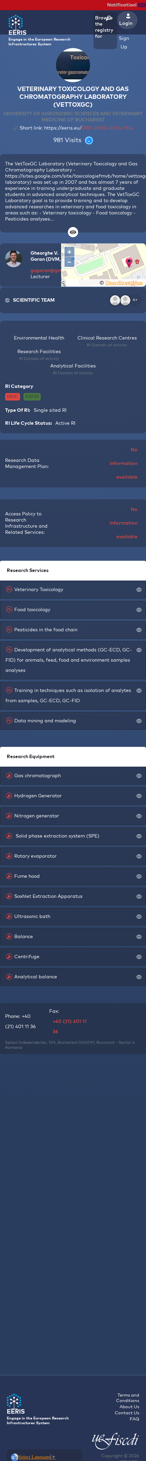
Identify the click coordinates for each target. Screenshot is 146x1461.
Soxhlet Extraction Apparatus (48, 896)
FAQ (134, 1419)
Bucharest (67, 1043)
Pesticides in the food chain (45, 630)
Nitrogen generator (36, 816)
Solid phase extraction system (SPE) (56, 836)
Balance (23, 936)
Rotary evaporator (35, 856)
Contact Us (127, 1413)
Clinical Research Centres (107, 338)
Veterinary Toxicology (38, 589)
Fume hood (27, 876)
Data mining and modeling (45, 721)
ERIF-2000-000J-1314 (107, 128)
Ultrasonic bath (32, 916)
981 (58, 140)
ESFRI (32, 396)
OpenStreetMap (124, 283)
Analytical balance (35, 977)
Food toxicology (32, 609)
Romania (13, 1048)
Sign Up (124, 42)
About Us (129, 1407)
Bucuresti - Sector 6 (115, 1043)
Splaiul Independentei (26, 1043)
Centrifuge (26, 956)
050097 (86, 1043)
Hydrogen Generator (38, 796)
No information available (124, 464)
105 (52, 1043)
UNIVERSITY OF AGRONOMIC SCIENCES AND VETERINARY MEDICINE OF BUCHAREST (73, 116)
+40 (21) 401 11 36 (70, 1026)
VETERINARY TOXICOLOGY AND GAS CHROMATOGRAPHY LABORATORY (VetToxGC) (73, 97)
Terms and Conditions (127, 1398)
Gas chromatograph (37, 775)
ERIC (12, 396)
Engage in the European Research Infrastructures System (39, 38)
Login (125, 23)
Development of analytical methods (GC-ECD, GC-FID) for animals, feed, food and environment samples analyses (68, 660)
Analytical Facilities (73, 366)
